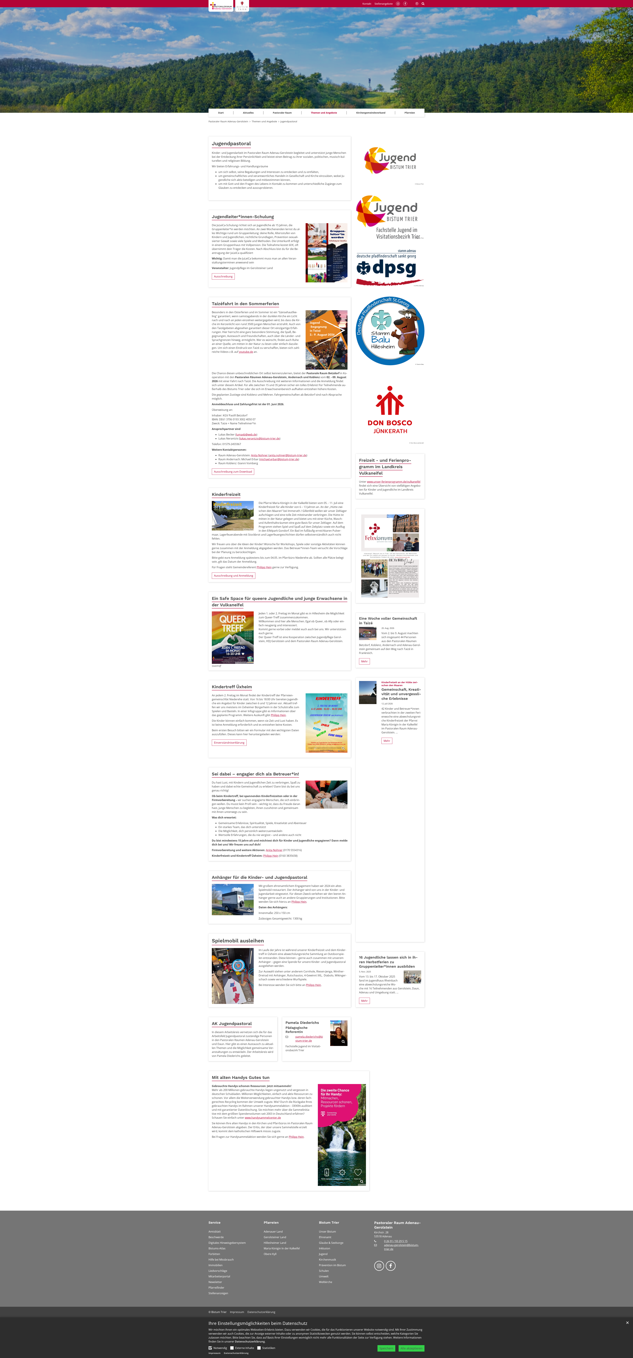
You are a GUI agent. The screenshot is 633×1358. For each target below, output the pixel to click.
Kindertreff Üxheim (232, 686)
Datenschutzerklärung (250, 1341)
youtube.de (246, 352)
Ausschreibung (223, 276)
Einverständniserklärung (229, 742)
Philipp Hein (264, 567)
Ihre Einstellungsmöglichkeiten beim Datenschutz (258, 1323)
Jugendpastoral (288, 121)
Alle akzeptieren (411, 1348)
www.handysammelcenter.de (263, 1117)
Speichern (386, 1348)
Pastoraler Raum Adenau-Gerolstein (228, 121)
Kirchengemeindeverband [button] (370, 112)
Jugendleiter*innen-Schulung (243, 216)
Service (215, 1222)
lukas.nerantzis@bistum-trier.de (260, 438)
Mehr (364, 661)
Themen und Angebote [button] (324, 112)
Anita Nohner (259, 455)
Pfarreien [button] (410, 112)
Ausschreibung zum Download (233, 471)
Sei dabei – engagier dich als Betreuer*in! (255, 773)
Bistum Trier (329, 1222)
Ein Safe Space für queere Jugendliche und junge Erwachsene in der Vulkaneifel (279, 601)
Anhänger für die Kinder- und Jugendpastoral (259, 877)
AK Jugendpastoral (232, 1023)
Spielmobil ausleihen (238, 941)
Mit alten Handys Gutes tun (241, 1077)
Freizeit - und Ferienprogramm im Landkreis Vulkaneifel (385, 467)
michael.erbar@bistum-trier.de (279, 459)
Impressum (215, 1353)
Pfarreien (271, 1222)
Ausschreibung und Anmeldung (233, 575)
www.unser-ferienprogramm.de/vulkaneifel (393, 481)
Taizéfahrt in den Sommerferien (245, 303)
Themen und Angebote (264, 121)
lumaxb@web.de (246, 434)
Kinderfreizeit (226, 494)
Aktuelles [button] (248, 112)
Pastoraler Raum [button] (282, 112)
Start (221, 112)
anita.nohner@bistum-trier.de (287, 455)
